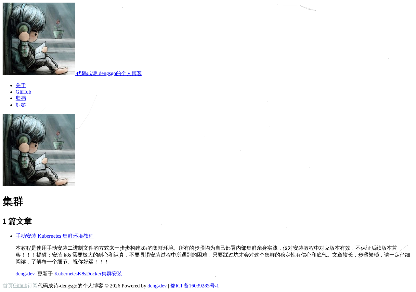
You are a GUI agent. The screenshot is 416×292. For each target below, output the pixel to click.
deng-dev (25, 273)
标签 (21, 105)
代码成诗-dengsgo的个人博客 (108, 73)
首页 (8, 285)
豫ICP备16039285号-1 (194, 285)
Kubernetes (66, 273)
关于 (21, 85)
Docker (93, 273)
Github (20, 285)
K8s (82, 273)
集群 (106, 273)
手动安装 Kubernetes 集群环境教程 (55, 236)
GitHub (23, 92)
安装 (117, 273)
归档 (21, 98)
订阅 (32, 285)
